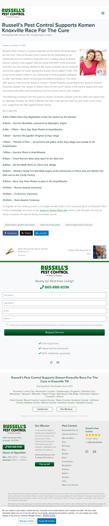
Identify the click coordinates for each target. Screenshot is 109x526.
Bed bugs (66, 445)
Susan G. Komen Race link (53, 210)
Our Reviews (66, 409)
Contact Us (42, 409)
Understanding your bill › (45, 454)
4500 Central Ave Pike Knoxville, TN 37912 (12, 439)
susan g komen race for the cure (78, 224)
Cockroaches (67, 461)
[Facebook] (51, 362)
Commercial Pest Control (70, 434)
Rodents (65, 469)
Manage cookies (26, 521)
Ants (64, 442)
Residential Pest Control (70, 430)
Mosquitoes (67, 465)
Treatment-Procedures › (44, 457)
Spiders (65, 473)
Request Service (54, 332)
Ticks (64, 481)
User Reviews (95, 442)
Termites (65, 477)
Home (24, 416)
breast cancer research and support (20, 224)
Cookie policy (49, 516)
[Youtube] (57, 362)
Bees (64, 449)
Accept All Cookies (47, 521)
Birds (64, 457)
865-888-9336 (56, 287)
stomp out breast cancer (50, 224)
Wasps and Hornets (70, 485)
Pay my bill (44, 464)
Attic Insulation (68, 438)
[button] (103, 13)
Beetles (65, 453)
